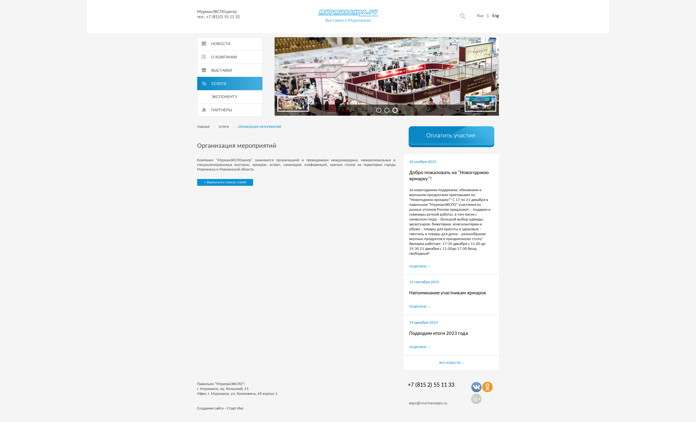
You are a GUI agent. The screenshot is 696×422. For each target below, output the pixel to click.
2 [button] (387, 110)
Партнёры (221, 110)
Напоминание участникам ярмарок (447, 293)
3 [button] (395, 110)
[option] (387, 76)
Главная (203, 127)
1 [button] (378, 110)
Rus (480, 16)
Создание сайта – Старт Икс (220, 409)
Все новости (450, 363)
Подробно (418, 266)
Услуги (218, 83)
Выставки (221, 70)
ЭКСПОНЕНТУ (224, 97)
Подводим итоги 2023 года (438, 333)
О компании (224, 57)
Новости (220, 44)
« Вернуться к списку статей (225, 182)
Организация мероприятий (259, 127)
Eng (495, 16)
